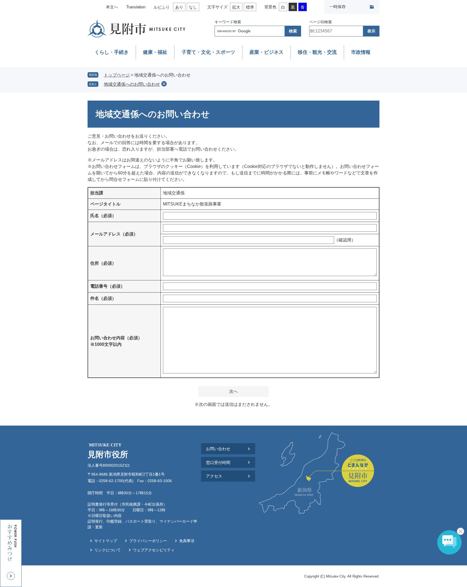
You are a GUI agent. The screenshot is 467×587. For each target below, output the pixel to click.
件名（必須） (103, 298)
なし (193, 7)
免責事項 (186, 541)
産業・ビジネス (266, 52)
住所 (103, 263)
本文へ (112, 7)
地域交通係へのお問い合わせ (132, 84)
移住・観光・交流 (317, 52)
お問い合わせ (218, 448)
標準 (250, 7)
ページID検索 (320, 22)
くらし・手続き (112, 52)
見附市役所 (108, 451)
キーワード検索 (228, 22)
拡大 (236, 7)
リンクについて (107, 550)
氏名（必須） (103, 215)
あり (179, 7)
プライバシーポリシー (148, 541)
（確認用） (345, 240)
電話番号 (107, 286)
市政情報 (361, 52)
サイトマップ (105, 541)
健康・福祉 (155, 52)
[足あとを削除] (164, 84)
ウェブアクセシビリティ (154, 550)
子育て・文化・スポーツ (208, 52)
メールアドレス (114, 234)
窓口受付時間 (218, 462)
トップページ (117, 75)
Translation (135, 7)
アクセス (214, 476)
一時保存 (337, 6)
